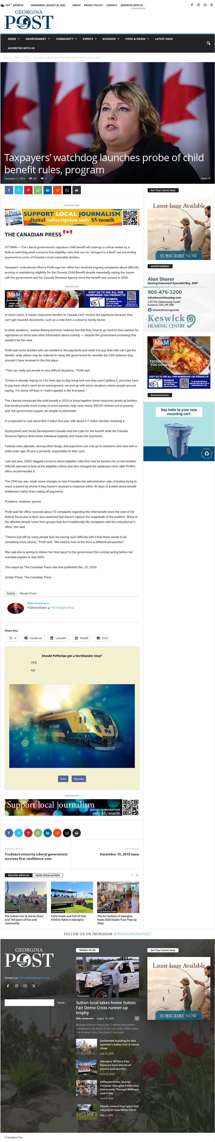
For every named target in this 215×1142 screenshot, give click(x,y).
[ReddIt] (57, 190)
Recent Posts (28, 593)
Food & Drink (135, 39)
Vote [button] (63, 778)
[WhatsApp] (38, 190)
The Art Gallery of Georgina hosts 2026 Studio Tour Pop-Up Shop (117, 919)
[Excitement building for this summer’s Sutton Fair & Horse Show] (86, 1047)
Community (64, 39)
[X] (211, 5)
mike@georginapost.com (35, 977)
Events (88, 39)
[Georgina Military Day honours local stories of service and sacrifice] (86, 1067)
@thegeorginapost (132, 934)
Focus (27, 57)
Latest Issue (164, 39)
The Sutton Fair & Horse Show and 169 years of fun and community (24, 919)
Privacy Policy (93, 5)
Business (109, 39)
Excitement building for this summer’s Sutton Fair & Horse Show (119, 1044)
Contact (111, 5)
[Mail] (205, 5)
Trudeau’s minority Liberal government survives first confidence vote (36, 856)
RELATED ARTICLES (18, 875)
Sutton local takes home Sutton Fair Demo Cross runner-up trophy (106, 1007)
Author (11, 593)
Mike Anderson (38, 603)
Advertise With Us (132, 5)
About (77, 5)
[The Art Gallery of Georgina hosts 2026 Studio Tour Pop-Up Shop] (118, 897)
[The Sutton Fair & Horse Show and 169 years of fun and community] (26, 897)
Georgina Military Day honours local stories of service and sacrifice (115, 1065)
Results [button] (79, 778)
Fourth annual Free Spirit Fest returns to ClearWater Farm (119, 1108)
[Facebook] (192, 5)
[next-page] (137, 875)
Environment (36, 39)
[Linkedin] (47, 190)
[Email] (67, 190)
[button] (208, 43)
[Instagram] (198, 5)
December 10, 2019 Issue (119, 854)
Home (7, 57)
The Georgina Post (62, 607)
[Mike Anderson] (15, 608)
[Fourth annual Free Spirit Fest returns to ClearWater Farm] (86, 1112)
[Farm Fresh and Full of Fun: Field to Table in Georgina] (72, 897)
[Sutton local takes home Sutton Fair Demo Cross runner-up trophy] (107, 977)
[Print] (76, 190)
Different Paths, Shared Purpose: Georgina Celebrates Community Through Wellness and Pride (119, 1087)
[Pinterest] (28, 190)
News (12, 39)
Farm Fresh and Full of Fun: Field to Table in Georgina (69, 917)
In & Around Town (107, 911)
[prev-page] (132, 875)
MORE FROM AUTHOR (47, 875)
